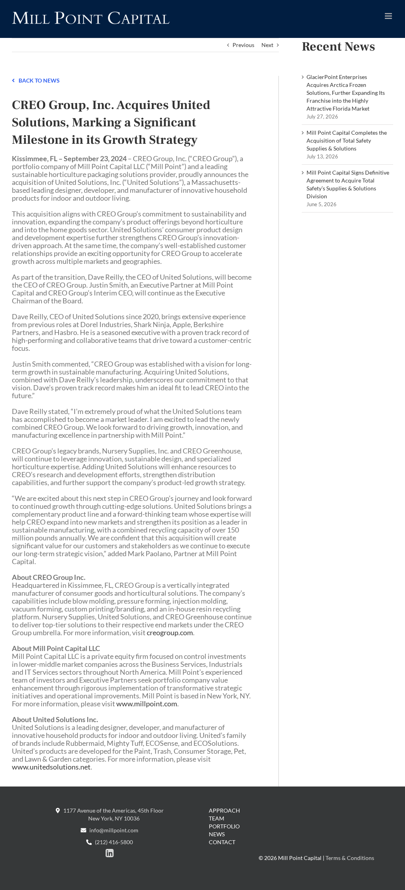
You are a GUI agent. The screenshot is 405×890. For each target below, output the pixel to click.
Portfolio (224, 826)
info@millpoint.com (113, 830)
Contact (222, 842)
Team (216, 818)
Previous (243, 44)
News (217, 834)
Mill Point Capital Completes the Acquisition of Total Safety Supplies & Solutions (347, 140)
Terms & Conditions (350, 857)
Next (267, 44)
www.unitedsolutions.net (51, 766)
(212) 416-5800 (113, 842)
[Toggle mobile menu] (389, 16)
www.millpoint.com (146, 703)
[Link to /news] (13, 80)
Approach (224, 810)
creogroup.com (170, 632)
